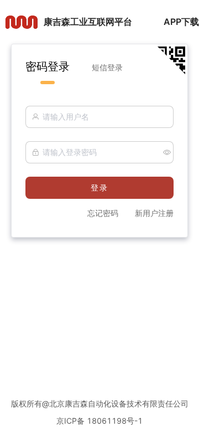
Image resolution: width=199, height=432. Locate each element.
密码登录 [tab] (47, 66)
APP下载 (181, 21)
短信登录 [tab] (107, 67)
